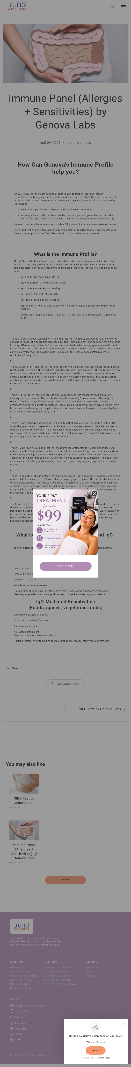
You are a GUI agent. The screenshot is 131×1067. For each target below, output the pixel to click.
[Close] (94, 493)
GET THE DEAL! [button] (65, 566)
